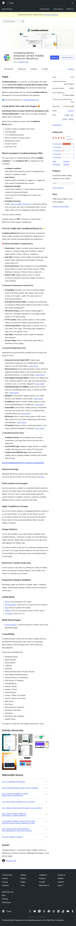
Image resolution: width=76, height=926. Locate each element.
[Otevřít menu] (73, 3)
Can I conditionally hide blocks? (13, 782)
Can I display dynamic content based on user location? (22, 808)
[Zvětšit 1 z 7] (14, 737)
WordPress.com (7, 892)
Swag (60, 885)
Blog (6, 608)
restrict (65, 119)
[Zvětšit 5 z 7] (30, 760)
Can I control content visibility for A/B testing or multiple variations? (14, 814)
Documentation (10, 605)
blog (42, 477)
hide (72, 115)
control (67, 115)
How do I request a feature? (12, 837)
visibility (70, 119)
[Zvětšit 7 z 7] (46, 744)
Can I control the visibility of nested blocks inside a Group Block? (15, 794)
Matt (4, 895)
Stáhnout (54, 57)
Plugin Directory (7, 9)
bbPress (5, 899)
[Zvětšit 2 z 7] (14, 755)
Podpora (71, 69)
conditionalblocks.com (30, 100)
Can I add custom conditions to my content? (18, 802)
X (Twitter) (9, 614)
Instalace (33, 69)
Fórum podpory (58, 188)
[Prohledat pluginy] (23, 21)
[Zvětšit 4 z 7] (30, 747)
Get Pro (8, 602)
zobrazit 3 (71, 110)
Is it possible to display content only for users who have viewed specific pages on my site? (18, 822)
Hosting (5, 882)
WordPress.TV (44, 885)
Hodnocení (22, 69)
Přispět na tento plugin (60, 206)
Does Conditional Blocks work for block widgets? (20, 788)
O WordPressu (7, 875)
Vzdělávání (43, 875)
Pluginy (23, 882)
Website (8, 611)
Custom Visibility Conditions (20, 204)
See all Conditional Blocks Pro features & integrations (23, 463)
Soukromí (5, 885)
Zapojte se (61, 875)
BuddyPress (6, 902)
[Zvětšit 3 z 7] (30, 737)
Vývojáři (45, 69)
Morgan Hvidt (23, 62)
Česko (9, 911)
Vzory (22, 885)
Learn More (33, 366)
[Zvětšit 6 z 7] (46, 737)
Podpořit (60, 882)
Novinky (5, 878)
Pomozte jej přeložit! (51, 14)
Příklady (23, 875)
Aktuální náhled (67, 57)
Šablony (23, 878)
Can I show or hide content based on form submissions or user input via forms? (17, 830)
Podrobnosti (8, 69)
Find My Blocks (10, 625)
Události (60, 878)
